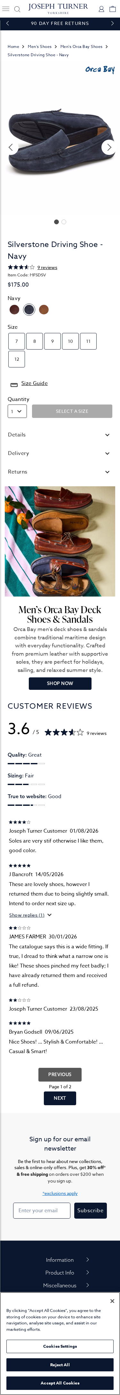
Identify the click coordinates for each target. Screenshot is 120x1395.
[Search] (16, 9)
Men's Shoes (40, 46)
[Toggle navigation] (5, 9)
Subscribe (90, 1210)
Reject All (59, 1365)
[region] (60, 1343)
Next (60, 1098)
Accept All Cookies (60, 1383)
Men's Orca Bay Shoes (81, 46)
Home (13, 46)
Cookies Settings (60, 1346)
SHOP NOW (60, 683)
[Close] (112, 1301)
